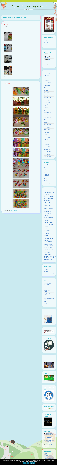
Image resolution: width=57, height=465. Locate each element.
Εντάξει (24, 463)
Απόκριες (45, 165)
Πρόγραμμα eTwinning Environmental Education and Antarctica (48, 244)
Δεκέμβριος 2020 (47, 127)
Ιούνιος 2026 (46, 77)
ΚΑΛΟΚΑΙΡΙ (46, 208)
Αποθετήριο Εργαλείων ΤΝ (47, 200)
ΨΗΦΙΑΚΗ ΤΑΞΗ (49, 260)
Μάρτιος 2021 (46, 122)
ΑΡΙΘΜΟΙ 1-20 (46, 40)
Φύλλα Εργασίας (47, 252)
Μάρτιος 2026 (46, 80)
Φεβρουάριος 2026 (47, 82)
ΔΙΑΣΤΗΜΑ (49, 205)
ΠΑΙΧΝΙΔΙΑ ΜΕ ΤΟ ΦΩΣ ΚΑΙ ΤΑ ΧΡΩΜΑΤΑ (49, 219)
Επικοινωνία (49, 12)
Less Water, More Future (48, 44)
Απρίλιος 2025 (46, 92)
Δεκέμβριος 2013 (47, 154)
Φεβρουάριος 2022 (47, 112)
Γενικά (45, 169)
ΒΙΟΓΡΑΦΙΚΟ (8, 12)
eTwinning (50, 192)
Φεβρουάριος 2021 (47, 124)
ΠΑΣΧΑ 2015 (7, 83)
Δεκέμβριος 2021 (47, 114)
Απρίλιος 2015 (46, 142)
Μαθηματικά (49, 213)
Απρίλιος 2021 (46, 120)
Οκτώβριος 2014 (47, 149)
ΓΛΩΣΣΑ (50, 204)
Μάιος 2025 (46, 90)
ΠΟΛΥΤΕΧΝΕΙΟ (47, 227)
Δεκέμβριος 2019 (47, 136)
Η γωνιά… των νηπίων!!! (28, 6)
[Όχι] (55, 462)
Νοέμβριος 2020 (47, 129)
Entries (46, 269)
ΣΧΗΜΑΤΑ (47, 247)
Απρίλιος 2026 (46, 78)
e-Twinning (46, 164)
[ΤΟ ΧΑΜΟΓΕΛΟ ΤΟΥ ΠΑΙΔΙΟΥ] (49, 400)
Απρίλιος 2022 (46, 109)
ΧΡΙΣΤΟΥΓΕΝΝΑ (50, 257)
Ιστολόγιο (45, 304)
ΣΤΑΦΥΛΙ (48, 245)
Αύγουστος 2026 (47, 73)
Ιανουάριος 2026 (47, 83)
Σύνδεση (45, 268)
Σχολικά (45, 303)
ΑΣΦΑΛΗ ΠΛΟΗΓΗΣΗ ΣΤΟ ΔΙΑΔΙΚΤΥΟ (32, 12)
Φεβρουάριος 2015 (47, 146)
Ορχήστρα (45, 301)
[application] (49, 24)
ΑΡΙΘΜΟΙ (45, 167)
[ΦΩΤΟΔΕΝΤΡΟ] (49, 351)
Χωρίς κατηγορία (47, 183)
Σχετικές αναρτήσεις (49, 444)
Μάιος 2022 (46, 107)
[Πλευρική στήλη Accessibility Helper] (55, 3)
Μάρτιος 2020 (46, 134)
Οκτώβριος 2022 (47, 105)
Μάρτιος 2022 (46, 110)
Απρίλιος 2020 (46, 132)
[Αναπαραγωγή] (45, 31)
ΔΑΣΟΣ (45, 172)
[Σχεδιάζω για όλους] (49, 408)
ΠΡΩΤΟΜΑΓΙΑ (47, 228)
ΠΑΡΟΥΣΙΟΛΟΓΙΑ (49, 222)
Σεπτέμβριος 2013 (47, 156)
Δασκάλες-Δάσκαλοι (48, 286)
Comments (46, 271)
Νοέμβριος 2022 (47, 104)
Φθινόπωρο (46, 180)
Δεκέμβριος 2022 (47, 102)
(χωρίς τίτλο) (46, 45)
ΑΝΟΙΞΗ (6, 24)
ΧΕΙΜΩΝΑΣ (47, 254)
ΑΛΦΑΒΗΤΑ (46, 39)
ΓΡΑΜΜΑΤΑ (46, 170)
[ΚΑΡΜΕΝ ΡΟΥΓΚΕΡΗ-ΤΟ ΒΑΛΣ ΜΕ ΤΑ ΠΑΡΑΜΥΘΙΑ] (49, 367)
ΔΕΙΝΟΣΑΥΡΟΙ (46, 205)
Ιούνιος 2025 (46, 88)
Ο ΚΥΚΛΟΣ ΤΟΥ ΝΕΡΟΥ (48, 215)
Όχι (28, 463)
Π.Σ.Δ (43, 12)
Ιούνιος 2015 (46, 139)
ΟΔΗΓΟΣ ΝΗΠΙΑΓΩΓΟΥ (17, 12)
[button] (49, 24)
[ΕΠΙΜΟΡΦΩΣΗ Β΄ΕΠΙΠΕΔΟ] (48, 425)
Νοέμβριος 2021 (47, 115)
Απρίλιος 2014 (46, 152)
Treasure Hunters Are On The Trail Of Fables (49, 196)
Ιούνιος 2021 (46, 119)
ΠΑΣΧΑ (51, 225)
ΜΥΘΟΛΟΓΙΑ (45, 213)
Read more (32, 463)
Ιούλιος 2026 (46, 75)
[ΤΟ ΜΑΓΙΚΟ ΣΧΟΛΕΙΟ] (49, 381)
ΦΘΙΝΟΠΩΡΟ (46, 54)
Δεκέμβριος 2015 (47, 137)
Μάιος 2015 (46, 141)
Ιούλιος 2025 (46, 87)
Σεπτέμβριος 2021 (47, 117)
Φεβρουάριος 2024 (47, 97)
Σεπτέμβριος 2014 (47, 151)
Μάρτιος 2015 (46, 144)
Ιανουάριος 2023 (47, 100)
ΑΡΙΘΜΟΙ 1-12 (46, 42)
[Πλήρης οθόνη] (53, 31)
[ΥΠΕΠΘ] (49, 332)
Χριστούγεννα (46, 182)
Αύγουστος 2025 (47, 85)
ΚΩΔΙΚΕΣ (45, 178)
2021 (49, 59)
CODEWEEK (45, 192)
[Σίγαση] (52, 31)
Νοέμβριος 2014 (47, 147)
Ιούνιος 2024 (46, 95)
